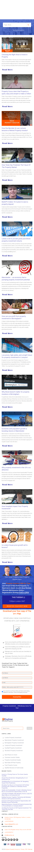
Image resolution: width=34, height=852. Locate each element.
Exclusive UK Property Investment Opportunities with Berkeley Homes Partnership (17, 801)
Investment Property (20, 40)
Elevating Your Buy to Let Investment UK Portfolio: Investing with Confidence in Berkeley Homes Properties (17, 786)
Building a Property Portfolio (24, 75)
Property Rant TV (19, 186)
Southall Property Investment (13, 748)
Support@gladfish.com (11, 824)
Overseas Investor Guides (12, 757)
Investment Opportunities (12, 76)
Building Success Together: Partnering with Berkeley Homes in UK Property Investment (17, 798)
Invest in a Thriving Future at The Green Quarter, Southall (17, 775)
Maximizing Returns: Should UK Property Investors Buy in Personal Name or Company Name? (17, 805)
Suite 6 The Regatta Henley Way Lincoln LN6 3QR (18, 829)
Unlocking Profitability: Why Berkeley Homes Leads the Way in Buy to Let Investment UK (17, 794)
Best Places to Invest (11, 755)
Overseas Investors (20, 113)
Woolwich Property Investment (14, 750)
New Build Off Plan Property (13, 762)
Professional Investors (10, 529)
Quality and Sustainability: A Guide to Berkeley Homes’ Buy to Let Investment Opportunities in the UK (17, 791)
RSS (26, 849)
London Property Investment (13, 737)
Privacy (23, 849)
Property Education (26, 41)
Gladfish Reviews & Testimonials (14, 768)
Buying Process (17, 112)
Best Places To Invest (9, 40)
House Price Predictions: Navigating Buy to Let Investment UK (17, 778)
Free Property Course (11, 765)
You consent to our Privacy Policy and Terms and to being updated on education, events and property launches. (16, 691)
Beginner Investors (7, 38)
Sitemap (30, 849)
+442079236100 (9, 821)
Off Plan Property (27, 38)
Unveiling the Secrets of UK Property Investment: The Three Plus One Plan (17, 808)
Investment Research (16, 225)
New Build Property (17, 38)
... (28, 65)
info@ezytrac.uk (9, 835)
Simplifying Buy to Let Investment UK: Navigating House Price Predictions (17, 782)
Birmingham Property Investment (23, 300)
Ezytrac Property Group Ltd (13, 849)
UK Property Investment (15, 41)
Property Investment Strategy (24, 42)
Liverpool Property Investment (23, 339)
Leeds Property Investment (24, 222)
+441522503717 (9, 832)
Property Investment (11, 42)
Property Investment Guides (13, 760)
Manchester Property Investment (23, 262)
